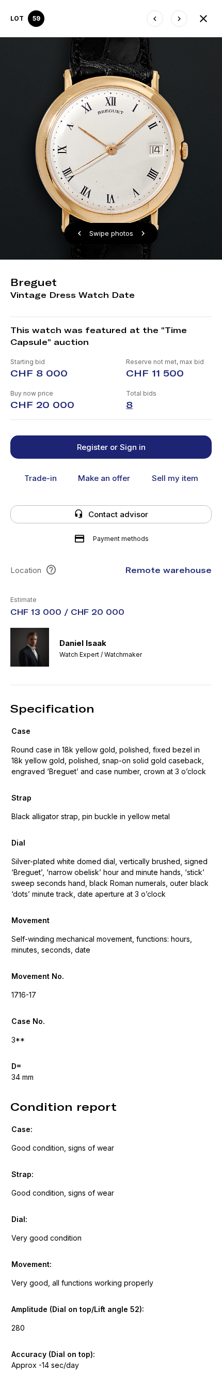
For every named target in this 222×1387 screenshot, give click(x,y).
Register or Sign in (111, 447)
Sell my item (175, 478)
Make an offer (104, 478)
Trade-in (40, 478)
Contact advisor (118, 514)
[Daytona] (179, 18)
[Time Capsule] (203, 18)
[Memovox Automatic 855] (155, 18)
